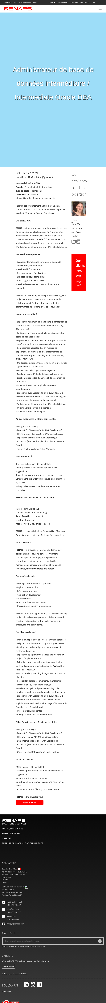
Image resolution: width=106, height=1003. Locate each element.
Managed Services (12, 828)
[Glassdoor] (40, 986)
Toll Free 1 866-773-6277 (80, 2)
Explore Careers (8, 966)
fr (94, 2)
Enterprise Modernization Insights (22, 843)
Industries (62, 2)
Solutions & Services (14, 823)
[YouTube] (34, 986)
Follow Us (10, 985)
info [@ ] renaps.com (15, 924)
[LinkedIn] (27, 986)
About (51, 2)
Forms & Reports (11, 833)
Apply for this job (29, 802)
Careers (6, 838)
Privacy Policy (6, 992)
